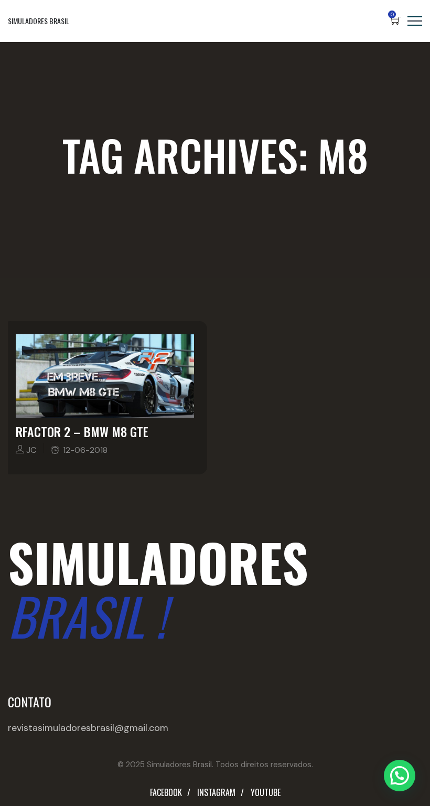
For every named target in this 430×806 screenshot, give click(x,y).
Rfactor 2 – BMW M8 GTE (82, 431)
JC (31, 449)
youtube (266, 792)
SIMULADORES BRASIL (38, 20)
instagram (216, 792)
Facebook (166, 792)
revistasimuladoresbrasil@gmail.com (88, 728)
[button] (399, 775)
